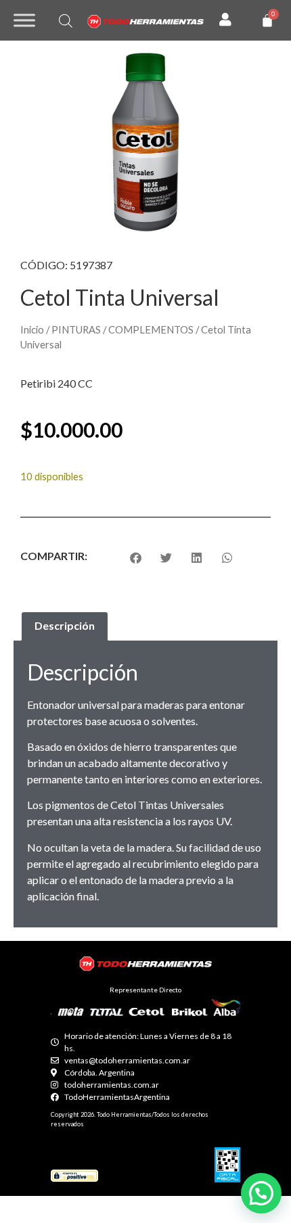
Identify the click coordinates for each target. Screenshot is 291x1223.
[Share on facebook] (135, 558)
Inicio (32, 329)
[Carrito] (267, 20)
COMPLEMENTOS (151, 329)
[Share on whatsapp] (227, 558)
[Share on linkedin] (196, 558)
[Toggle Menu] (24, 20)
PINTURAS (76, 329)
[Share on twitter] (166, 558)
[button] (261, 1193)
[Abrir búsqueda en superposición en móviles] (65, 20)
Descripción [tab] (65, 625)
